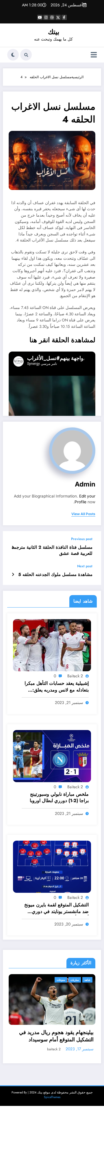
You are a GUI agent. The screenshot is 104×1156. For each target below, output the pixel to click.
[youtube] (39, 17)
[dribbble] (52, 17)
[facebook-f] (64, 17)
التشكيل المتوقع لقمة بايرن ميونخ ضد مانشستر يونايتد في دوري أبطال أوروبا (56, 908)
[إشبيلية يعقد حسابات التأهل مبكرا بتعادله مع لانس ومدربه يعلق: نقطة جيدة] (52, 644)
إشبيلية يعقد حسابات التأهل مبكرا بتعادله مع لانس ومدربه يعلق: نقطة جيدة (57, 687)
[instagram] (46, 17)
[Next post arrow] (13, 574)
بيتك (53, 31)
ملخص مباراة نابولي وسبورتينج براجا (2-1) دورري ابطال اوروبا (59, 797)
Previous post (81, 539)
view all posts (83, 514)
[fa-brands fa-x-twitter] (58, 17)
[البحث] (26, 54)
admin (85, 484)
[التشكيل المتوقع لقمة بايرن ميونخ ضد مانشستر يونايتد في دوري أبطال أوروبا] (52, 866)
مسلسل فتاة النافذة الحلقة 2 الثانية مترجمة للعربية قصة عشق (52, 550)
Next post (84, 566)
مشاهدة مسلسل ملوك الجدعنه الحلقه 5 (55, 575)
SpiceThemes (52, 1092)
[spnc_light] (13, 55)
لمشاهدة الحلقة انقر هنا (62, 340)
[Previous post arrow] (13, 547)
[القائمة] (93, 55)
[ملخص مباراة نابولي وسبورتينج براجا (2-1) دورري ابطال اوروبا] (52, 755)
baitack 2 (75, 676)
